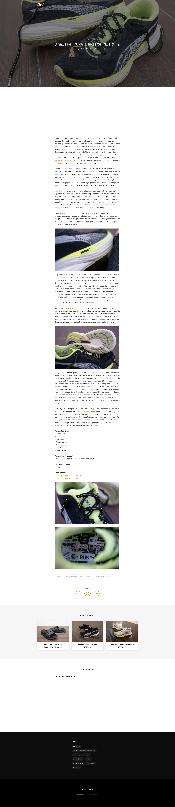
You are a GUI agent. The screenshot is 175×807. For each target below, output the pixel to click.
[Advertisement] (87, 114)
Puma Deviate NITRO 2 (102, 576)
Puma (88, 576)
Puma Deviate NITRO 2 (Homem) (70, 475)
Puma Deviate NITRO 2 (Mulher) (69, 478)
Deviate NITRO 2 (70, 308)
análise (87, 39)
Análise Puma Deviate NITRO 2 (74, 576)
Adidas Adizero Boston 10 (65, 160)
